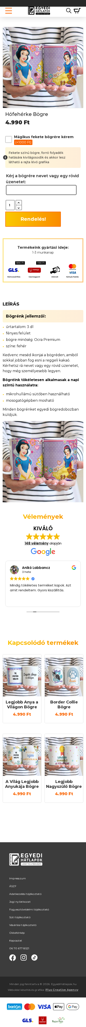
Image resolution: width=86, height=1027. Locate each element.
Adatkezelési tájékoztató (25, 894)
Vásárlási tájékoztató (22, 925)
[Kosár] (76, 10)
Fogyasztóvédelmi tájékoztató (29, 909)
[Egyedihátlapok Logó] (39, 11)
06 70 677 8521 (19, 948)
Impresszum (17, 878)
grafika (39, 989)
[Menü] (8, 11)
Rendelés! (33, 219)
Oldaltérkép (17, 932)
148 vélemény (37, 543)
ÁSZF (12, 886)
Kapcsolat (15, 940)
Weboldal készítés (19, 989)
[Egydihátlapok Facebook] (12, 957)
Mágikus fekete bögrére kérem (44, 139)
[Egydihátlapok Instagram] (24, 957)
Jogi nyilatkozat (20, 901)
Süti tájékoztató (19, 917)
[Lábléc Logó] (25, 864)
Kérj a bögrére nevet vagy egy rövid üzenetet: (42, 178)
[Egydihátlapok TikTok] (34, 957)
